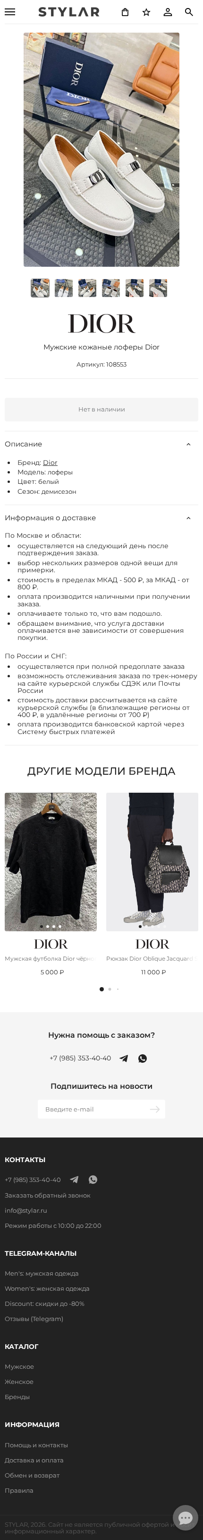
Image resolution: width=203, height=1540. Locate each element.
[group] (63, 288)
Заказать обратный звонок (48, 1195)
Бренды (17, 1396)
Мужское (19, 1366)
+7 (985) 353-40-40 (80, 1058)
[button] (102, 989)
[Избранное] (146, 11)
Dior (50, 462)
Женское (19, 1381)
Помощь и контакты (36, 1445)
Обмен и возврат (32, 1475)
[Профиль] (167, 11)
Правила (19, 1490)
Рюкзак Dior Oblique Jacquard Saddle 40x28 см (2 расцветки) (152, 958)
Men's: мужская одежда (42, 1273)
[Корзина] (125, 11)
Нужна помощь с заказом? (101, 1035)
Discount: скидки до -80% (45, 1303)
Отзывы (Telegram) (34, 1318)
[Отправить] (155, 1109)
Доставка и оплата (34, 1460)
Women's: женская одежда (47, 1288)
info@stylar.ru (26, 1210)
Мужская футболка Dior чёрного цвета (51, 958)
